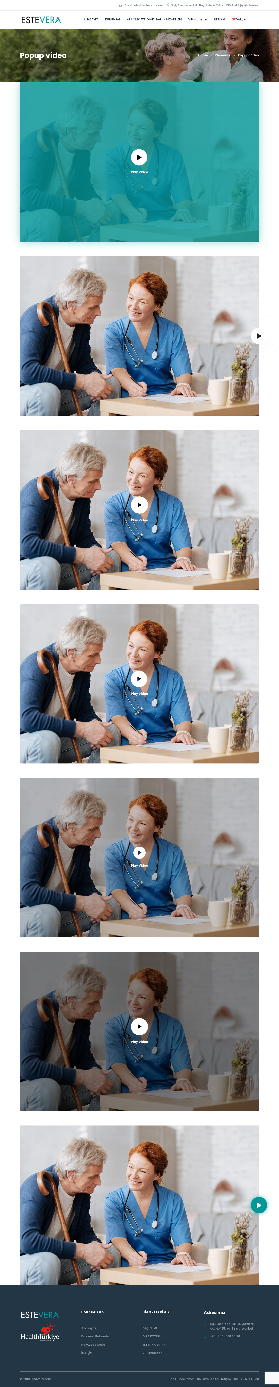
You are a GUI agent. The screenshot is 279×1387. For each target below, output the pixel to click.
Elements (222, 55)
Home (203, 55)
